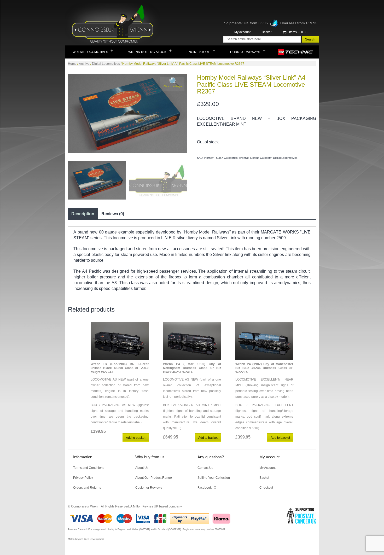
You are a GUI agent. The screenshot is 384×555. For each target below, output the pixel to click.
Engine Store (198, 52)
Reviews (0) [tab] (112, 214)
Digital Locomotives (106, 64)
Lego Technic (295, 52)
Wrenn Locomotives (90, 52)
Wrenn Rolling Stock (147, 52)
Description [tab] (82, 214)
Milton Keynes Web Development (86, 539)
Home (72, 64)
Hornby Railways (245, 52)
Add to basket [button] (135, 438)
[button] (172, 84)
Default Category (260, 157)
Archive (84, 64)
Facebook (204, 487)
